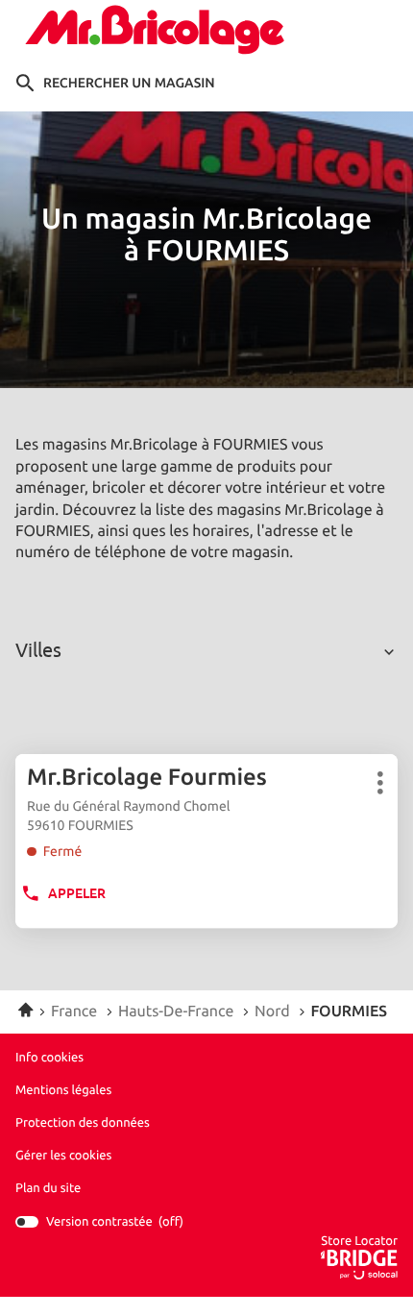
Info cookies (49, 1057)
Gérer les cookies (63, 1155)
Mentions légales (63, 1090)
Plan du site (48, 1188)
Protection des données (82, 1123)
